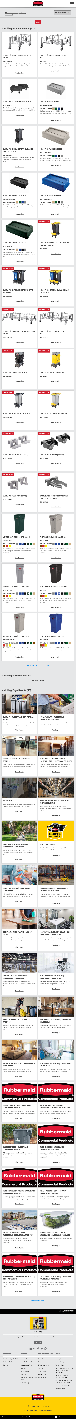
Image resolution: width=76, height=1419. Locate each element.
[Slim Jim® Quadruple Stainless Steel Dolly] (19, 328)
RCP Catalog (38, 1332)
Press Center (42, 1362)
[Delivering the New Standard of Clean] (19, 930)
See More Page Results (38, 1300)
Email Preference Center (27, 1362)
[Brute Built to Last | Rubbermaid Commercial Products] (19, 1102)
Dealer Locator (26, 1417)
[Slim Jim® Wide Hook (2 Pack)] (19, 451)
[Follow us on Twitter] (41, 1349)
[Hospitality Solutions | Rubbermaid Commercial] (19, 1060)
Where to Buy (24, 1383)
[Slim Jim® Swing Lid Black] (19, 195)
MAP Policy (23, 1374)
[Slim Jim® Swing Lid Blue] (56, 195)
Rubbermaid (42, 1374)
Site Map (6, 1365)
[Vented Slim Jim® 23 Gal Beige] (19, 637)
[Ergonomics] (19, 798)
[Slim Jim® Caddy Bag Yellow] (56, 369)
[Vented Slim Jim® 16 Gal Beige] (56, 538)
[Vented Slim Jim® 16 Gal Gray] (19, 587)
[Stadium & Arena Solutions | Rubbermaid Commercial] (19, 974)
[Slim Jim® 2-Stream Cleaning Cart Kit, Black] (19, 287)
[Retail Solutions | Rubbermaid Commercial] (19, 886)
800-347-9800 (70, 1311)
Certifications (24, 1371)
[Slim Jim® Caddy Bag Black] (19, 369)
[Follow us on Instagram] (45, 1349)
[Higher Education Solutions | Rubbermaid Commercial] (19, 842)
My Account (5, 1417)
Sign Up (38, 1342)
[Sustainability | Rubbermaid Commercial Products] (56, 714)
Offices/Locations (43, 1365)
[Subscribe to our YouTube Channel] (34, 1349)
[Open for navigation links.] (72, 3)
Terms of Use (60, 1365)
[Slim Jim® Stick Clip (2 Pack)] (56, 451)
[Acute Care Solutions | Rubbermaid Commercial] (56, 1060)
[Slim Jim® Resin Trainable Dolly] (19, 101)
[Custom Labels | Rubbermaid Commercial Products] (19, 1145)
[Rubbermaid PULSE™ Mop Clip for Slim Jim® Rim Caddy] (56, 492)
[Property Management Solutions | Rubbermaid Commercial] (56, 930)
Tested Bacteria (60, 1389)
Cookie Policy (60, 1362)
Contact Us (23, 1359)
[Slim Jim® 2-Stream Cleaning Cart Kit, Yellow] (56, 287)
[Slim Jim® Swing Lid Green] (19, 242)
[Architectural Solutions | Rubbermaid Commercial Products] (56, 1102)
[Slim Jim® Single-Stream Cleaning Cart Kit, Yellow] (56, 242)
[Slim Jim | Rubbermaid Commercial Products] (19, 714)
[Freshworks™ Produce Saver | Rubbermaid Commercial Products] (56, 1231)
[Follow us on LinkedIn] (30, 1349)
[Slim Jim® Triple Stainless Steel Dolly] (56, 328)
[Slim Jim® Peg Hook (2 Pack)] (19, 492)
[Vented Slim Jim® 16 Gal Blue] (56, 637)
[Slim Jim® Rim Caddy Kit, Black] (19, 410)
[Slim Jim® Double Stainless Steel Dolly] (56, 54)
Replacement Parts (26, 1365)
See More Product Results (38, 666)
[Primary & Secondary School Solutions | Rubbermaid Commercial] (56, 756)
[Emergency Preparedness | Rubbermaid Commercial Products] (19, 1231)
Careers (40, 1368)
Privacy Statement (61, 1359)
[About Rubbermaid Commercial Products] (19, 1017)
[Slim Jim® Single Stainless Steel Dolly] (19, 54)
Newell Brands (42, 1371)
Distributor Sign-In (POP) (10, 1359)
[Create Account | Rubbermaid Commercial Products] (56, 1188)
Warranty (23, 1368)
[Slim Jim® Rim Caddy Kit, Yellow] (56, 410)
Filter (38, 22)
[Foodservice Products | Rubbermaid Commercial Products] (19, 1188)
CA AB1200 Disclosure (63, 1385)
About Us (41, 1359)
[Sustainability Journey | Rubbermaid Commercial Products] (56, 1274)
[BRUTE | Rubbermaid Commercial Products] (19, 756)
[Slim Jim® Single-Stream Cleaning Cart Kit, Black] (19, 148)
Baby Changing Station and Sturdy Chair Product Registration (64, 1370)
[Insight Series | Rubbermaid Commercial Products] (56, 1145)
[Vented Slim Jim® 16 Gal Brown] (56, 587)
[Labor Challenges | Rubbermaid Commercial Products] (56, 886)
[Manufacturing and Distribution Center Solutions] (56, 798)
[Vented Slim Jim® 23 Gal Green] (19, 538)
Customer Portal (8, 1362)
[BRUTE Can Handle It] (56, 842)
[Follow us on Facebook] (38, 1349)
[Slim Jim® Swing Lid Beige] (56, 148)
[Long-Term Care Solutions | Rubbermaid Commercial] (56, 974)
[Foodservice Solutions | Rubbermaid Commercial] (56, 1017)
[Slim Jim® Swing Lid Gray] (56, 101)
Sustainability (42, 1377)
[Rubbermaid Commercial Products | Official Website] (19, 1274)
